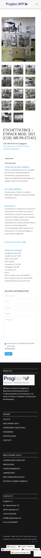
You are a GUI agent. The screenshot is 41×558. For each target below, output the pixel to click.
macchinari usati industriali (29, 539)
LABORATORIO (9, 473)
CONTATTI (7, 440)
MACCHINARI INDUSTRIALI (14, 477)
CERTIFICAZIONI (9, 436)
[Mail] (36, 541)
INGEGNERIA (8, 432)
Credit (20, 536)
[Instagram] (33, 541)
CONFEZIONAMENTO (11, 149)
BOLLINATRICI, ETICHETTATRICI (16, 146)
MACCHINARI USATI (11, 423)
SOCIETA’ (6, 419)
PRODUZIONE (8, 464)
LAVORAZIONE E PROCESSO (14, 460)
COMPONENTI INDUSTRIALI (14, 428)
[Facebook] (30, 541)
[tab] (9, 158)
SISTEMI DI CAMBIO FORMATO (15, 481)
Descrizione (9, 158)
